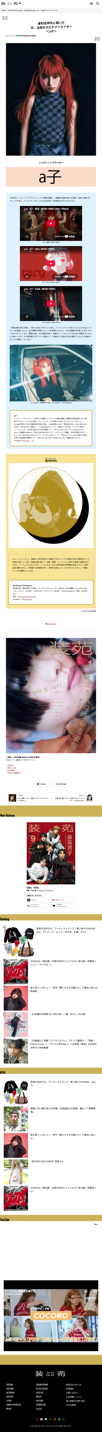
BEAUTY (39, 1396)
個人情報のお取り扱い (76, 1400)
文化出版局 (71, 1404)
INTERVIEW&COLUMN (27, 35)
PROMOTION (41, 1404)
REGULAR (9, 1396)
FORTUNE (39, 1400)
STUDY (9, 1400)
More (95, 1224)
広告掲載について (74, 1396)
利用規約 (70, 1388)
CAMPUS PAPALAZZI (13, 1404)
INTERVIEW (10, 1392)
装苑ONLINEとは (73, 1384)
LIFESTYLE (39, 1392)
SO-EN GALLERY (42, 1388)
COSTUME (10, 1388)
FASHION (9, 1384)
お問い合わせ (72, 1392)
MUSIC (8, 1408)
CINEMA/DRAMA (42, 1384)
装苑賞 (39, 1408)
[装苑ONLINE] (9, 3)
